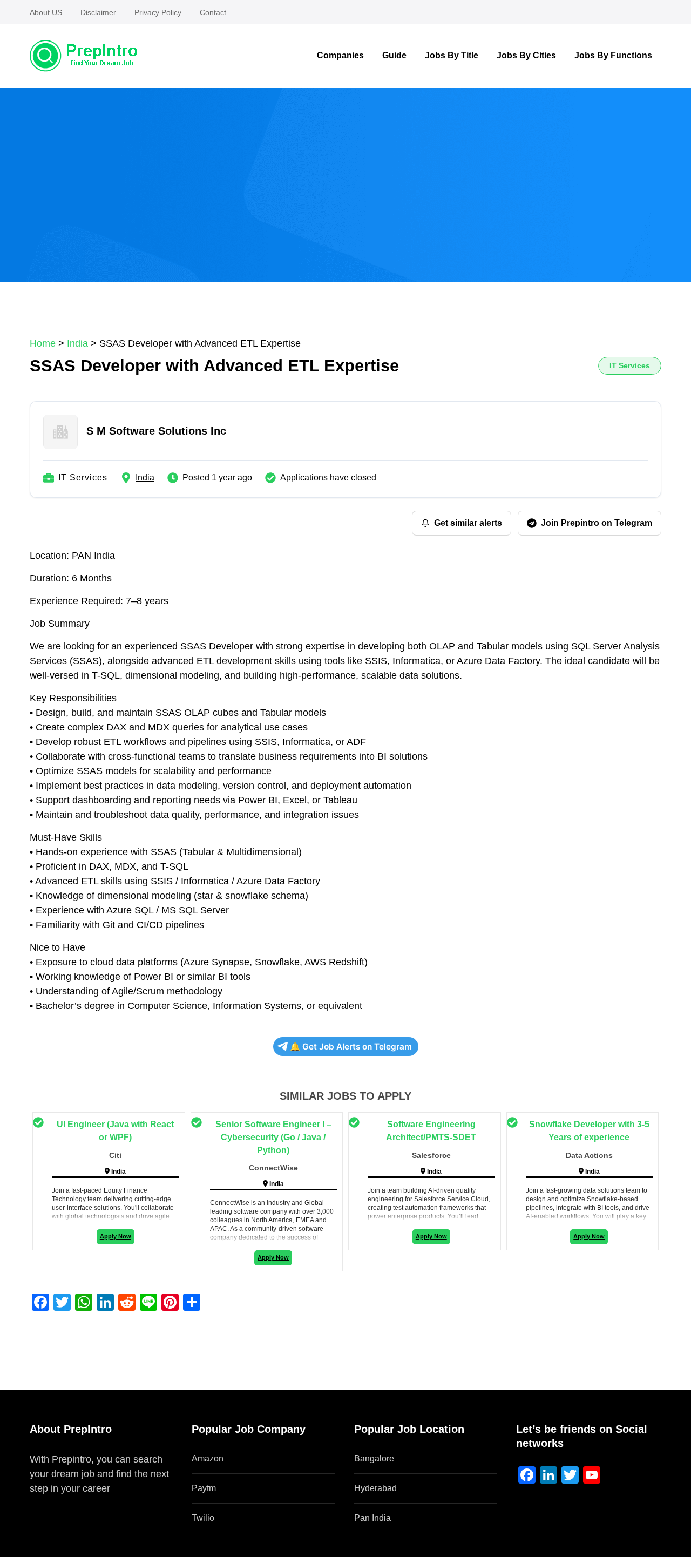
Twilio (203, 1517)
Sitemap (47, 1503)
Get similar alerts (468, 522)
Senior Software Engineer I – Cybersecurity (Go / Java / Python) (273, 1137)
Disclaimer (98, 12)
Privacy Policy (157, 12)
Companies (340, 55)
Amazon (207, 1458)
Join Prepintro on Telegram (596, 522)
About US (46, 12)
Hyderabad (375, 1488)
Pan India (372, 1517)
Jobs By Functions (613, 55)
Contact (213, 12)
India (145, 477)
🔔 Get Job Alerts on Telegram (351, 1046)
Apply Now (115, 1236)
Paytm (204, 1488)
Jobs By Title (451, 55)
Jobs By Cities (526, 55)
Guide (394, 55)
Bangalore (374, 1458)
